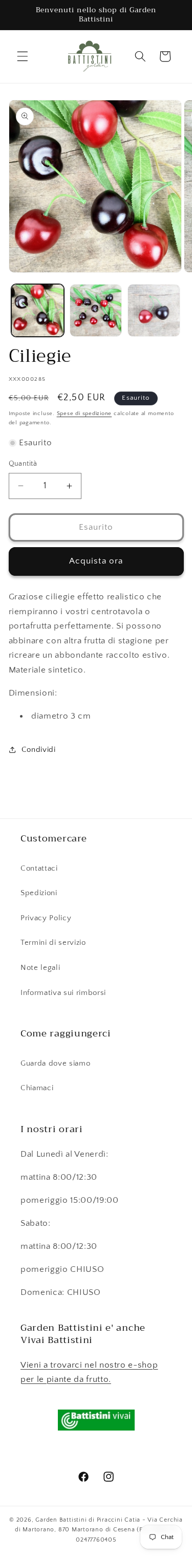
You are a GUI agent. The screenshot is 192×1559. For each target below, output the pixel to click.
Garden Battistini (61, 1520)
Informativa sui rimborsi (63, 992)
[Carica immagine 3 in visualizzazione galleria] (153, 310)
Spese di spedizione (84, 413)
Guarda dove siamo (55, 1063)
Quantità (23, 464)
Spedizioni (38, 893)
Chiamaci (36, 1088)
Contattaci (39, 868)
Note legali (40, 967)
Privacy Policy (45, 918)
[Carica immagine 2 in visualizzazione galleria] (96, 310)
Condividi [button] (39, 749)
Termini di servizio (53, 942)
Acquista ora (96, 561)
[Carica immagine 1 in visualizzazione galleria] (37, 310)
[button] (22, 56)
